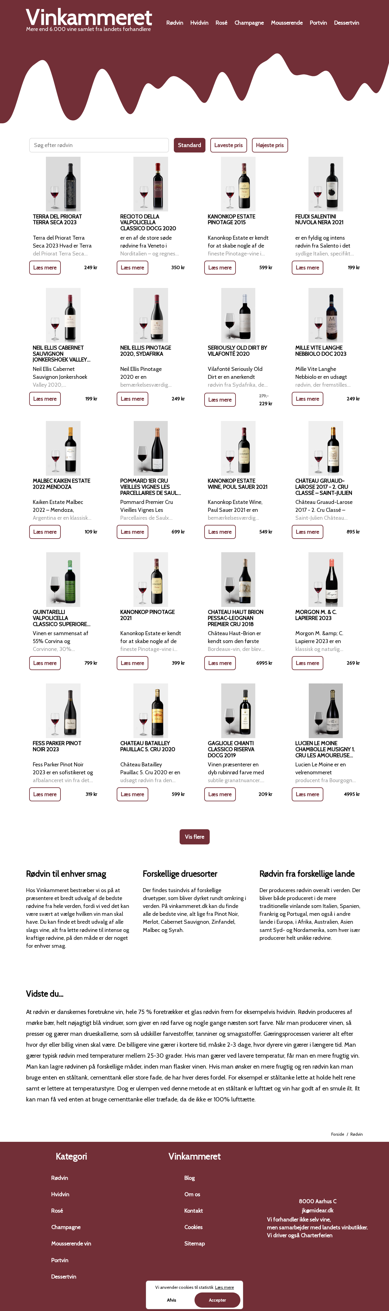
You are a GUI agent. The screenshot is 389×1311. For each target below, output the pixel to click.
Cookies (193, 1227)
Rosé (221, 22)
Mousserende (287, 22)
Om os (192, 1194)
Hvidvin (199, 22)
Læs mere (45, 267)
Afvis (171, 1300)
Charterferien (316, 1235)
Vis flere (194, 836)
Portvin (318, 22)
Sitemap (194, 1243)
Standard (189, 145)
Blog (189, 1178)
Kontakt (193, 1210)
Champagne (249, 22)
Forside (337, 1134)
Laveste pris (229, 145)
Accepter (217, 1300)
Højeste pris (270, 145)
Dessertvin (346, 22)
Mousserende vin (71, 1243)
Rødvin (175, 22)
